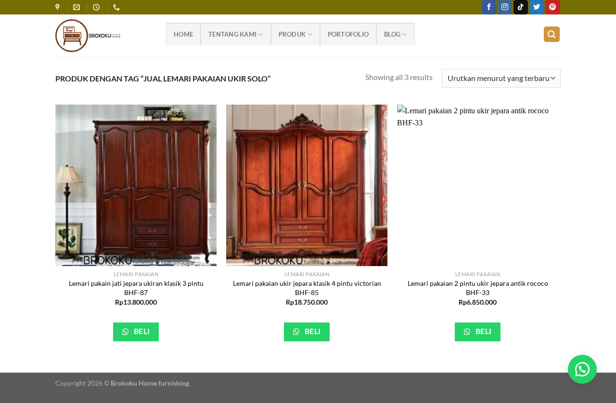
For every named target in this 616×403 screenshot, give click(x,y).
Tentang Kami (232, 34)
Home (183, 34)
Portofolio (348, 34)
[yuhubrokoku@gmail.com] (77, 7)
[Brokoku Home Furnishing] (58, 7)
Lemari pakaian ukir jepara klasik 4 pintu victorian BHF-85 (307, 287)
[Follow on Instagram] (505, 7)
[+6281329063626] (117, 7)
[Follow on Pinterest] (552, 7)
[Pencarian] (552, 34)
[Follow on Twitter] (536, 7)
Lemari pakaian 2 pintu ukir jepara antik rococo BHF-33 (478, 287)
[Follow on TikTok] (520, 7)
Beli (141, 331)
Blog (392, 34)
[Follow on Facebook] (489, 7)
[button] (582, 369)
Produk (292, 34)
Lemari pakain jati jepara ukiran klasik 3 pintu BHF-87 (136, 287)
